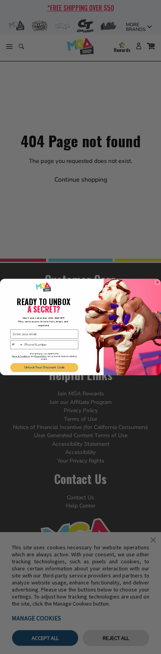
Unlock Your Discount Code (44, 367)
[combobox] (17, 344)
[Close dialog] (157, 282)
